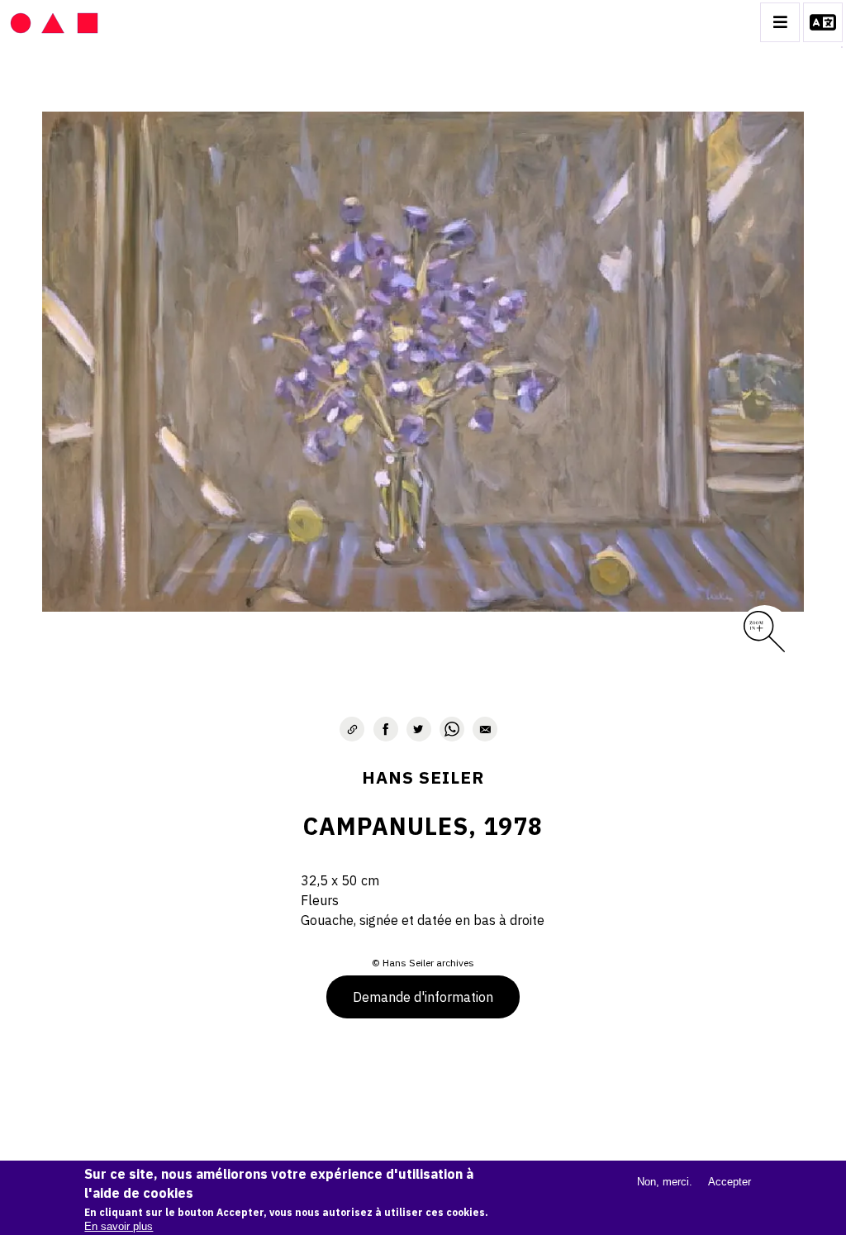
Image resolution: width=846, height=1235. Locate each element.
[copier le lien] (352, 729)
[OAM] (54, 22)
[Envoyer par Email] (485, 729)
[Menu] (780, 22)
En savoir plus (118, 1226)
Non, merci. (664, 1181)
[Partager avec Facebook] (385, 729)
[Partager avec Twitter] (418, 729)
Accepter (729, 1181)
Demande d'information (423, 997)
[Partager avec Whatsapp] (452, 729)
